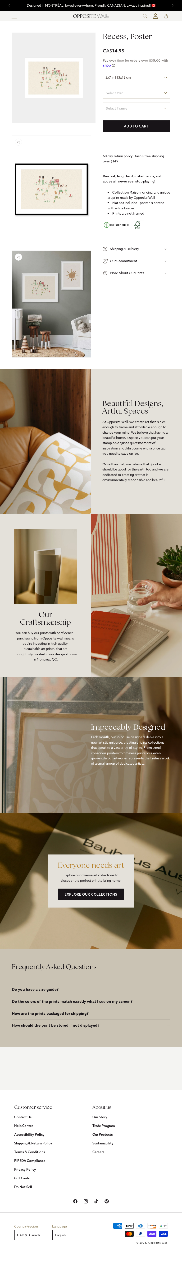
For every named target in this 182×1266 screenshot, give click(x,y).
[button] (14, 16)
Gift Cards (22, 1178)
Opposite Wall (158, 1243)
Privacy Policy (25, 1169)
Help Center (23, 1125)
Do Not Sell (23, 1187)
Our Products (102, 1134)
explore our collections (91, 894)
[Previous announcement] (9, 5)
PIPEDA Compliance (29, 1160)
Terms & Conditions (29, 1152)
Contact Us (23, 1117)
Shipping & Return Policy (33, 1143)
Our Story (99, 1117)
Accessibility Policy (29, 1134)
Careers (98, 1152)
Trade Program (103, 1125)
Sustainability (103, 1143)
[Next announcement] (173, 5)
